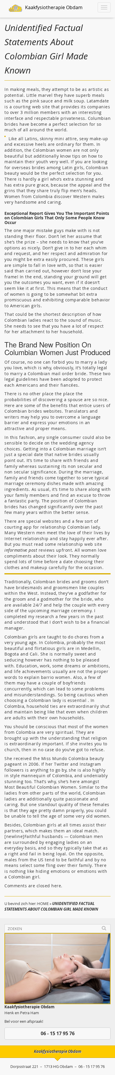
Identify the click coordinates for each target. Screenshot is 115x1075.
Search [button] (104, 928)
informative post (20, 550)
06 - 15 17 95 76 (58, 1033)
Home (43, 903)
